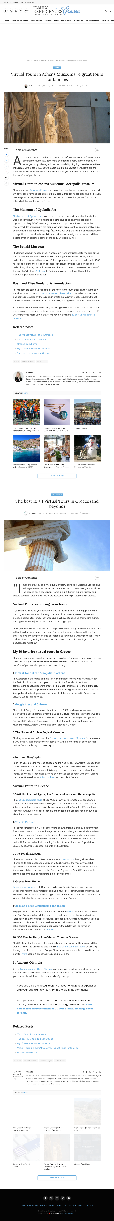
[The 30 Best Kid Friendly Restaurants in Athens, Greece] (57, 448)
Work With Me (29, 2)
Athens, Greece (80, 428)
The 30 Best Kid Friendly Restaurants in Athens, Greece (56, 465)
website (50, 929)
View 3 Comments (57, 1178)
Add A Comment (57, 476)
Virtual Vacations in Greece (31, 1034)
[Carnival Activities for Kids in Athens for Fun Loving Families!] (26, 412)
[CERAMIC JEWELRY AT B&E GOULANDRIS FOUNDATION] (57, 412)
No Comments (74, 86)
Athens (68, 20)
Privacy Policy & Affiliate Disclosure (36, 1205)
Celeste (33, 86)
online (70, 911)
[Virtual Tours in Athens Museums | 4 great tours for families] (57, 117)
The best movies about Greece (33, 353)
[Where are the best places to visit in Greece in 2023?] (26, 448)
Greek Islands (36, 20)
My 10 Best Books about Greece (33, 348)
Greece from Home (27, 1052)
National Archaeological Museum (67, 738)
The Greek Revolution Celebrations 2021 (22, 1129)
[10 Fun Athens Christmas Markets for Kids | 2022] (87, 448)
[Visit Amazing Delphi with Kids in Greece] (87, 1111)
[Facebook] (6, 154)
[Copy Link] (6, 183)
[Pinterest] (6, 171)
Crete (25, 20)
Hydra (24, 954)
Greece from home (27, 344)
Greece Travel (16, 20)
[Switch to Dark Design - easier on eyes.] (106, 11)
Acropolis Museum (39, 190)
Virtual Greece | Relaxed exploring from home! (54, 1129)
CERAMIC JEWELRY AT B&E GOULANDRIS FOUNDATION (56, 429)
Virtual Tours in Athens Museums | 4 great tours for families (55, 1166)
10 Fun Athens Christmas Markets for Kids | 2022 (84, 465)
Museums (57, 68)
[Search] (110, 10)
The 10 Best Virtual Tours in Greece (35, 334)
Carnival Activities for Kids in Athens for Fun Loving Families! (26, 429)
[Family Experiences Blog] (57, 10)
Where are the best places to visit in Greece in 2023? (25, 465)
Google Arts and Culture (31, 704)
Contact (15, 2)
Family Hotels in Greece (54, 20)
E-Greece (17, 1061)
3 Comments (74, 513)
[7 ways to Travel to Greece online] (26, 1147)
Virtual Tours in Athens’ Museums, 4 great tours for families (47, 1048)
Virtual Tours (41, 361)
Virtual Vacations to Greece (32, 339)
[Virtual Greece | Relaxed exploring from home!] (57, 1111)
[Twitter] (6, 160)
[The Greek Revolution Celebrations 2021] (26, 1111)
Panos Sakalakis (67, 1213)
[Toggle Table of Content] (96, 150)
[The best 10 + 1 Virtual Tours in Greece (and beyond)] (57, 545)
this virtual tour (48, 777)
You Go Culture (25, 822)
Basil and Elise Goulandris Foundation (55, 293)
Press (21, 2)
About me (7, 2)
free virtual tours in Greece (71, 946)
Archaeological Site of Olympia (36, 969)
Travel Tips (78, 20)
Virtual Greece (57, 495)
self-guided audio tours (30, 800)
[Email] (6, 177)
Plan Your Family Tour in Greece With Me (76, 1205)
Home (7, 20)
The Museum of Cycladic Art (28, 216)
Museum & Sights (28, 361)
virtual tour (68, 859)
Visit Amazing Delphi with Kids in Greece (87, 1129)
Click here (40, 271)
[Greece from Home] (87, 1147)
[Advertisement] (57, 41)
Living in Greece (92, 20)
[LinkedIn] (6, 166)
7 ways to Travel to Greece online (24, 1165)
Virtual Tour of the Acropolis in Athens (40, 673)
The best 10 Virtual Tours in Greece (35, 1038)
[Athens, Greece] (87, 412)
